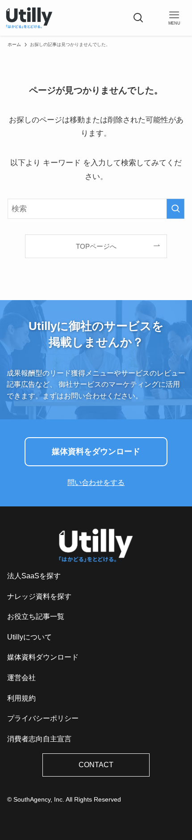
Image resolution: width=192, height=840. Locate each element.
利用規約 (21, 698)
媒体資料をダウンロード (96, 451)
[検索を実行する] (175, 208)
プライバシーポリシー (43, 718)
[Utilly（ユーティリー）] (29, 18)
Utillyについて (29, 637)
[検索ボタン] (138, 18)
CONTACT (96, 765)
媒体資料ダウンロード (43, 657)
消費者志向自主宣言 (39, 739)
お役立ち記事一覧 (35, 616)
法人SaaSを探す (34, 576)
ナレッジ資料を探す (39, 596)
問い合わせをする (96, 482)
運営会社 (21, 677)
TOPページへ (96, 246)
